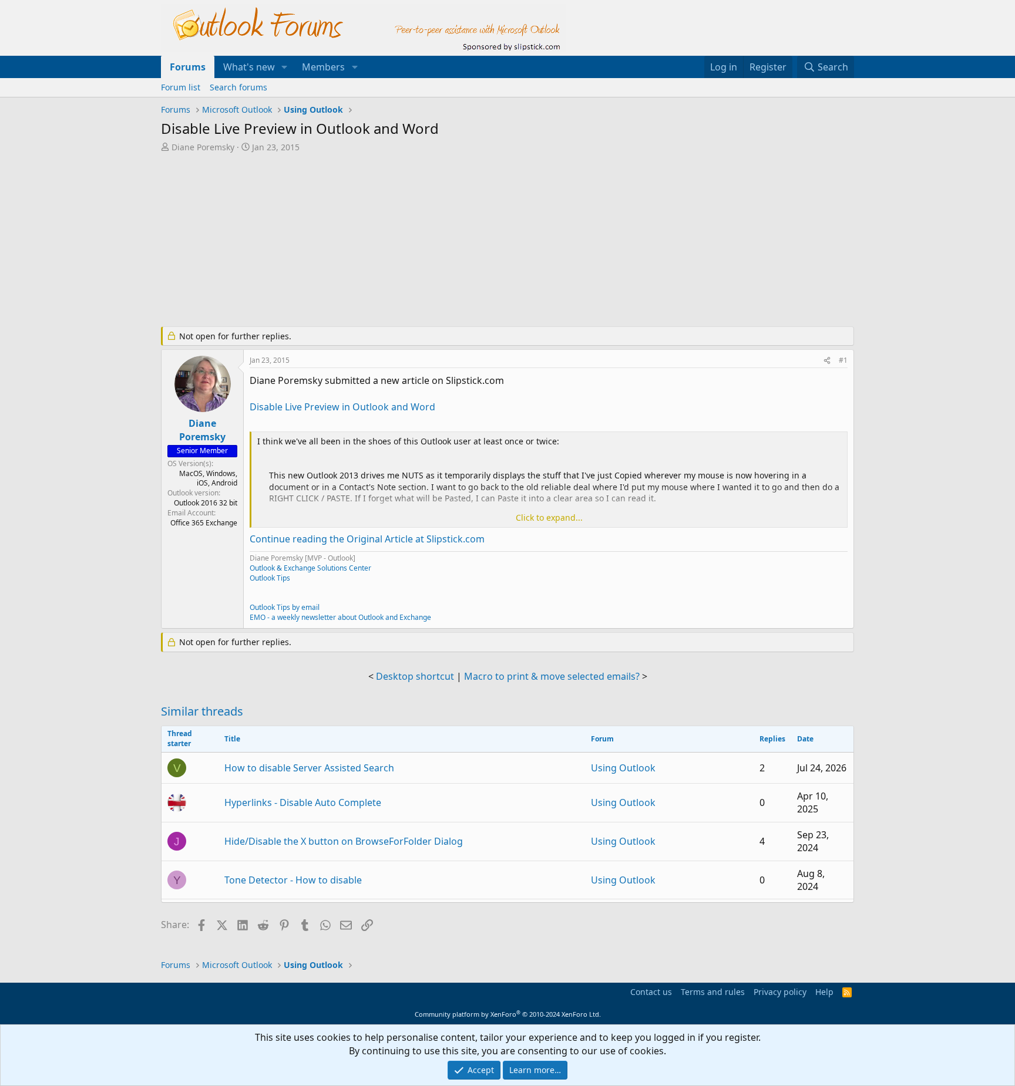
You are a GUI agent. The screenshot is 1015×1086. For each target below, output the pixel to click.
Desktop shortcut (415, 676)
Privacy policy (780, 991)
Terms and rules (713, 991)
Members (323, 66)
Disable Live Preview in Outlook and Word (342, 406)
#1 (843, 360)
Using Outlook (623, 767)
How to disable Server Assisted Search (309, 767)
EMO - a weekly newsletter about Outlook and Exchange (340, 617)
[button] (284, 67)
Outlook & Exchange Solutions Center (310, 568)
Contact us (651, 991)
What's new (249, 66)
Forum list (180, 87)
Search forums (238, 87)
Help (824, 991)
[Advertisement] (446, 240)
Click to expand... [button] (549, 517)
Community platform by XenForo (508, 1014)
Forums (188, 66)
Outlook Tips (270, 578)
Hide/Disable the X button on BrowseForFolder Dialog (343, 841)
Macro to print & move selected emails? (552, 676)
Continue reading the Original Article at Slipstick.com (367, 538)
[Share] (827, 360)
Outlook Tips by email (285, 607)
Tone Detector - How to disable (293, 879)
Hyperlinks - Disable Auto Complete (302, 802)
